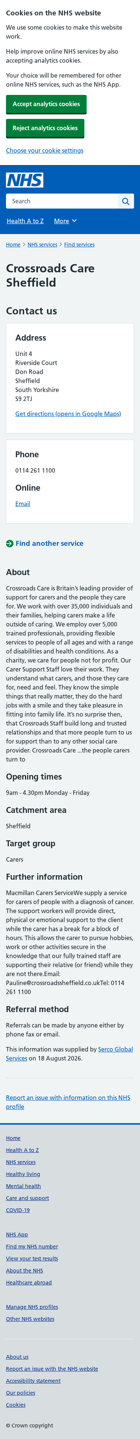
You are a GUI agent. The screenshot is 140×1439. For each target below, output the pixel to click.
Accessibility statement (33, 1380)
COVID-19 (18, 1210)
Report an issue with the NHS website (52, 1368)
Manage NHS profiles (32, 1307)
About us (17, 1356)
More (65, 221)
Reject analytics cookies (45, 128)
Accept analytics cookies (46, 104)
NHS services (42, 244)
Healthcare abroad (29, 1282)
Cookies (15, 1404)
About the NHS (24, 1270)
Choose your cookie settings (44, 150)
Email (22, 504)
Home (13, 244)
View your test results (32, 1258)
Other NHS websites (30, 1319)
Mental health (23, 1186)
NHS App (17, 1234)
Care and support (27, 1198)
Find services (79, 244)
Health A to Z (25, 221)
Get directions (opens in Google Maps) (68, 414)
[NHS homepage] (24, 180)
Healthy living (23, 1174)
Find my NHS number (32, 1246)
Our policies (20, 1392)
